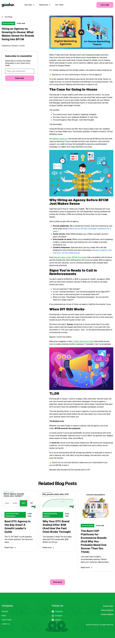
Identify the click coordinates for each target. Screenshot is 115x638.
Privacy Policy (108, 606)
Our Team (59, 5)
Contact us (6, 624)
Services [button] (28, 5)
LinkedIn (58, 620)
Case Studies (6, 620)
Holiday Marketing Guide (82, 341)
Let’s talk (105, 5)
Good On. (96, 625)
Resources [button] (43, 5)
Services (5, 611)
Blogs (4, 616)
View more (57, 582)
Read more (9, 547)
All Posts (8, 17)
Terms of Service (107, 610)
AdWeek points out (59, 139)
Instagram (58, 616)
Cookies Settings (107, 614)
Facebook (59, 611)
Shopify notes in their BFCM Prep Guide (70, 257)
